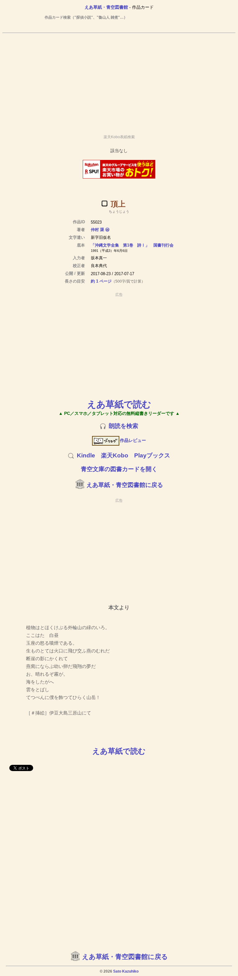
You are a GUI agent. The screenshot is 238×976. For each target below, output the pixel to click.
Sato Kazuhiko (126, 971)
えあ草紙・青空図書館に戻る (124, 485)
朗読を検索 (123, 426)
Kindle (86, 455)
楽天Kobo (114, 455)
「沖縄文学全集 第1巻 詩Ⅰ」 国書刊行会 (132, 245)
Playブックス (152, 455)
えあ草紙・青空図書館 (106, 7)
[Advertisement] (119, 81)
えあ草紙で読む (119, 404)
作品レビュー (133, 440)
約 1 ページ (101, 281)
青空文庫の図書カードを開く (119, 469)
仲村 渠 (97, 229)
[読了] (104, 203)
